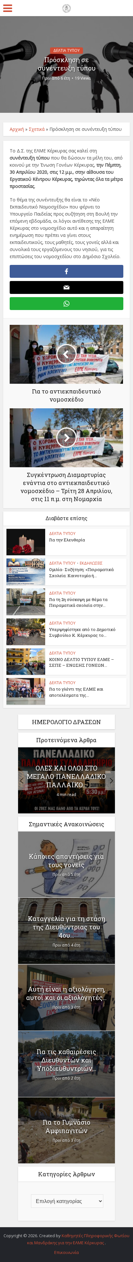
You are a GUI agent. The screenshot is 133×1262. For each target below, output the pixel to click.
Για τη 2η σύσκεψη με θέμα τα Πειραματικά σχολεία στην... (78, 602)
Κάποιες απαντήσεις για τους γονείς (66, 860)
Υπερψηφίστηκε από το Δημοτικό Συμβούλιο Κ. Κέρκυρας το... (82, 632)
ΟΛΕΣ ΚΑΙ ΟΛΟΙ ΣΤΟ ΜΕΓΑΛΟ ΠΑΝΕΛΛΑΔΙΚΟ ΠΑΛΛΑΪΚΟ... (66, 776)
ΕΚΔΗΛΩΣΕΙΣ (91, 563)
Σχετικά (37, 129)
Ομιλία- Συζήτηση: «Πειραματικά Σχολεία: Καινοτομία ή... (81, 572)
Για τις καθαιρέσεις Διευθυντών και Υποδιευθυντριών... (66, 1060)
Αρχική (17, 129)
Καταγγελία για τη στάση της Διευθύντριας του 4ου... (66, 926)
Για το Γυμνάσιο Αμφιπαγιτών (66, 1126)
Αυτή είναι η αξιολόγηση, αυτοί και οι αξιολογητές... (66, 993)
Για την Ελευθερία (67, 540)
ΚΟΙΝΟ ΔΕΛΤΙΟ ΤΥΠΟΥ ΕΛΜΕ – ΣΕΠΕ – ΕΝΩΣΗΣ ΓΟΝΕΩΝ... (81, 662)
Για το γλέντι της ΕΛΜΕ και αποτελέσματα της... (76, 692)
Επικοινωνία (66, 1252)
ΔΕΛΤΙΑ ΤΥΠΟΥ (66, 50)
